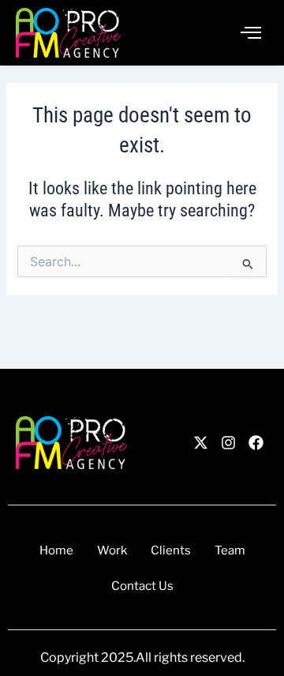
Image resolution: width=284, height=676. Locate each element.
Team (230, 550)
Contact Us (142, 586)
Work (112, 550)
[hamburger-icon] (250, 33)
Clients (171, 550)
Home (56, 550)
